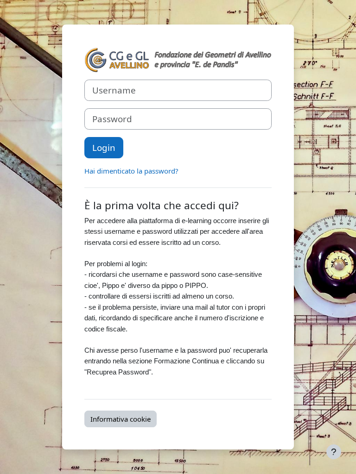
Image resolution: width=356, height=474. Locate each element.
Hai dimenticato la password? (131, 170)
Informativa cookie (120, 419)
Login (103, 147)
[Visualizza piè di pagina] (333, 451)
